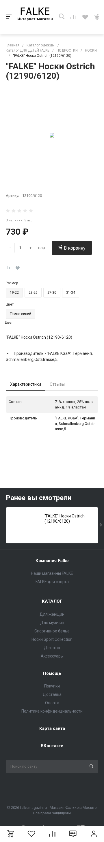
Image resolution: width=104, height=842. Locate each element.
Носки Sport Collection (52, 639)
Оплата (52, 702)
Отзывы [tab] (57, 384)
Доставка (52, 694)
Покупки (52, 686)
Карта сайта (52, 728)
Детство (52, 647)
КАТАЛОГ (52, 601)
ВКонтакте (52, 745)
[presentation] (100, 525)
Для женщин (52, 614)
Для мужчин (52, 622)
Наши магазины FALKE (52, 573)
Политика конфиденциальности (52, 711)
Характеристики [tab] (25, 384)
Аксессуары (52, 656)
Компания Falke (52, 560)
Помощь (52, 673)
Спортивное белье (52, 631)
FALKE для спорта (52, 581)
